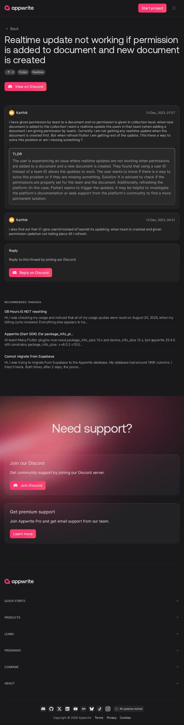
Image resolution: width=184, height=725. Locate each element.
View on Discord (28, 86)
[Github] (51, 709)
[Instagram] (108, 709)
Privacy (111, 717)
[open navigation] (174, 8)
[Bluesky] (91, 709)
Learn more (23, 534)
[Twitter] (59, 709)
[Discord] (43, 709)
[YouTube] (75, 709)
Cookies (125, 717)
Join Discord (31, 485)
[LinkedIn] (67, 709)
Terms (99, 717)
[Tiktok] (99, 709)
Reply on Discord (34, 272)
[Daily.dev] (83, 709)
